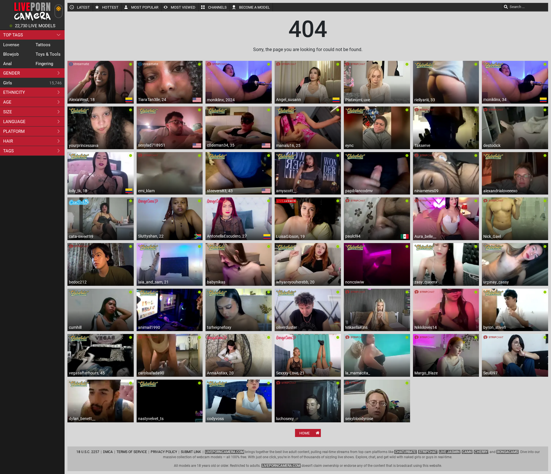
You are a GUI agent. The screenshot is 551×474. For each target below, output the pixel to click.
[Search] (506, 6)
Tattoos (43, 44)
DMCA (108, 452)
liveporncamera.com (281, 466)
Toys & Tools (48, 54)
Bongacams (507, 452)
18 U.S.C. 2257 (87, 452)
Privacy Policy (164, 452)
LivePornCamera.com (224, 452)
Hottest (110, 7)
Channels (217, 7)
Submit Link (191, 452)
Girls (7, 83)
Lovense (11, 44)
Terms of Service (132, 452)
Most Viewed (183, 7)
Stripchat (428, 452)
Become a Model (254, 7)
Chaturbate (405, 452)
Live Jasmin (449, 452)
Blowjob (11, 54)
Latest (83, 7)
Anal (7, 63)
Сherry (481, 452)
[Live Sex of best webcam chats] (32, 20)
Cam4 (467, 452)
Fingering (44, 63)
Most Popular (144, 7)
